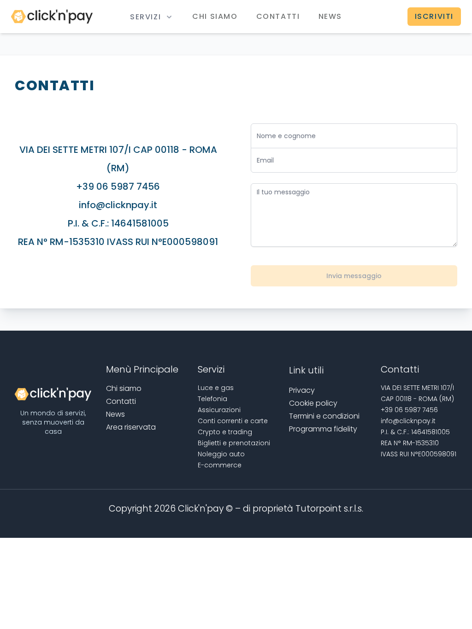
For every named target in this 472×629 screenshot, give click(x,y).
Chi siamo (214, 16)
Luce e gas (216, 387)
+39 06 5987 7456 (118, 186)
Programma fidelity (323, 429)
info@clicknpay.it (118, 204)
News (330, 16)
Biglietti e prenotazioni (234, 443)
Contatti (278, 16)
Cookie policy (313, 403)
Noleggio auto (221, 454)
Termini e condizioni (324, 416)
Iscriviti (434, 16)
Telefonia (212, 398)
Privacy (302, 390)
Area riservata (131, 427)
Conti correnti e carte (233, 420)
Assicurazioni (219, 409)
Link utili (306, 370)
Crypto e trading (225, 432)
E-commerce (220, 465)
